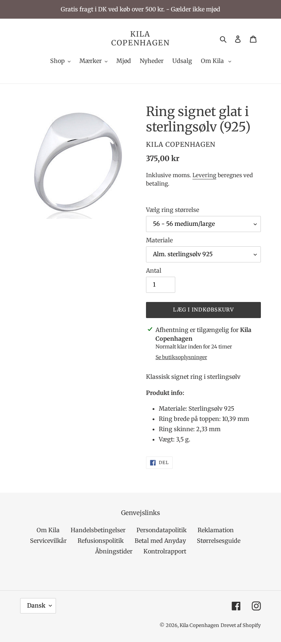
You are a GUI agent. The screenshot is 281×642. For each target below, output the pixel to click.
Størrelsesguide (218, 540)
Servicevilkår (48, 540)
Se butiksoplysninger (181, 357)
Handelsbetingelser (98, 530)
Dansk (36, 605)
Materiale (159, 240)
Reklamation (216, 530)
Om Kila (48, 530)
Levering (204, 175)
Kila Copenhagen (140, 38)
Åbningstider (113, 551)
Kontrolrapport (164, 551)
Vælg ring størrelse (172, 209)
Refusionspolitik (101, 540)
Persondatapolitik (161, 530)
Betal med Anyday (160, 540)
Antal (153, 270)
